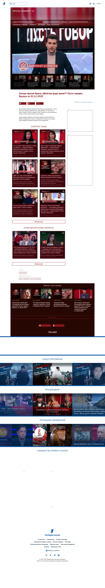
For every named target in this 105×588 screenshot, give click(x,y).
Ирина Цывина (23, 272)
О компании (41, 539)
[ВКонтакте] (22, 103)
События (46, 547)
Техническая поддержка (68, 544)
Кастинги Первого (58, 542)
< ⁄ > (38, 103)
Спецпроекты (51, 539)
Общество (26, 278)
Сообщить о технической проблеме (83, 102)
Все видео (68, 542)
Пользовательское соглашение (39, 544)
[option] (20, 80)
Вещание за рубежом (53, 550)
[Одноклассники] (31, 103)
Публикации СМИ (56, 547)
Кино (32, 278)
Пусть (22, 11)
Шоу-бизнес (37, 278)
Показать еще (39, 221)
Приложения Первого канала (42, 542)
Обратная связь (54, 544)
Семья (21, 278)
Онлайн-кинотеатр (61, 539)
